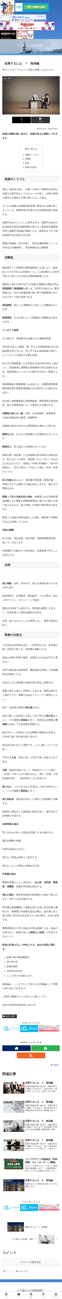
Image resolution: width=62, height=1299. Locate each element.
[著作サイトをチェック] (16, 1048)
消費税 (28, 159)
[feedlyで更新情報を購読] (45, 1048)
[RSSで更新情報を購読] (31, 1055)
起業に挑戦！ (11, 1016)
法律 (27, 163)
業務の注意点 (31, 167)
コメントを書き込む (31, 1262)
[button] (40, 120)
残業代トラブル (32, 155)
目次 (27, 149)
